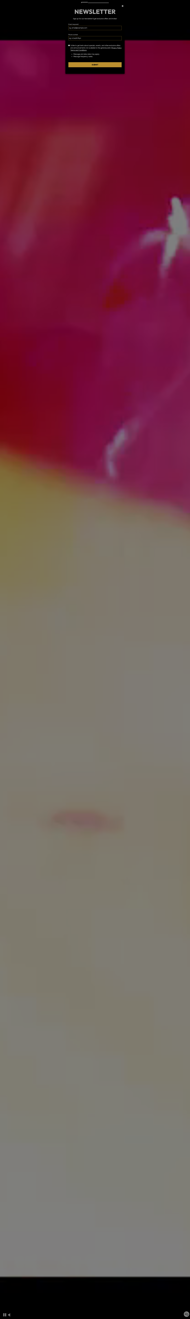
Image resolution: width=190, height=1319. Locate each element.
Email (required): (73, 24)
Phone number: (73, 34)
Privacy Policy (116, 48)
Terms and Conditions (78, 50)
